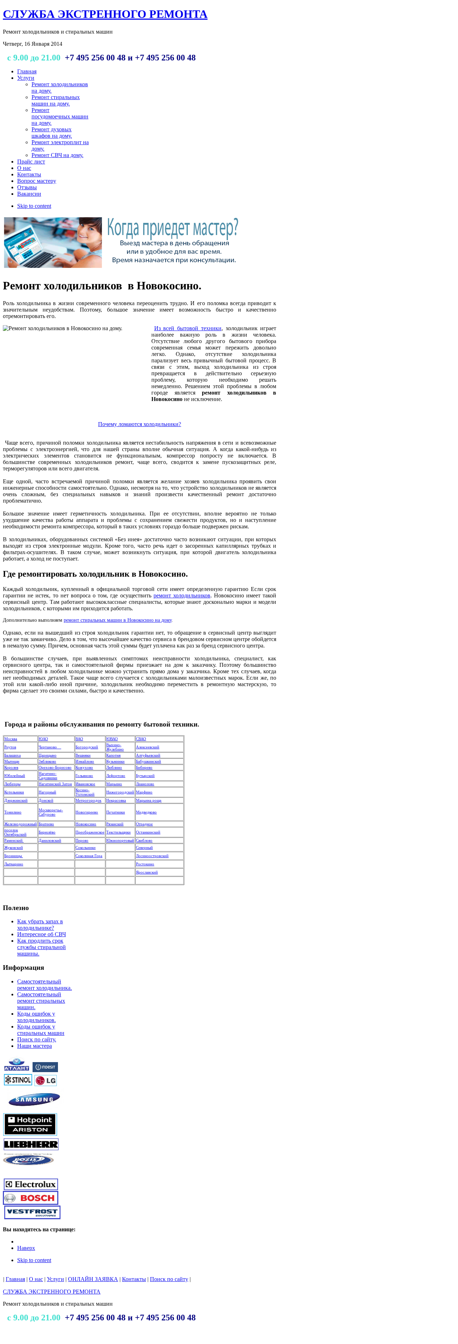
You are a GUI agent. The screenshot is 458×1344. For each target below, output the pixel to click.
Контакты (134, 1279)
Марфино (144, 792)
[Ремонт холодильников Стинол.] (18, 1084)
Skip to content (34, 206)
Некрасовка (116, 800)
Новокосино (85, 824)
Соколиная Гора (88, 856)
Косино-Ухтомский (84, 792)
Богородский (86, 747)
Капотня (113, 755)
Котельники (14, 792)
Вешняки (83, 755)
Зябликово (47, 761)
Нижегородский (120, 792)
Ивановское (85, 784)
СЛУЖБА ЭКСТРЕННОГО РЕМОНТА (52, 1292)
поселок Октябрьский (15, 832)
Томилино (12, 812)
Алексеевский (147, 747)
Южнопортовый (120, 840)
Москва (10, 739)
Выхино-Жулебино (115, 747)
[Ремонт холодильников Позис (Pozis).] (29, 1171)
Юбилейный (14, 775)
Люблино (114, 767)
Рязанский (114, 824)
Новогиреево (86, 812)
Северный (144, 847)
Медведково (146, 812)
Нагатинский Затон (55, 784)
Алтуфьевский (148, 755)
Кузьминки (115, 761)
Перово (81, 840)
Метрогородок (88, 800)
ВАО (79, 739)
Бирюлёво (47, 832)
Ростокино (145, 864)
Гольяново (84, 775)
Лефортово (115, 775)
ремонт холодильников (182, 595)
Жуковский (13, 847)
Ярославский (147, 872)
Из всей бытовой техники (187, 328)
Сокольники (85, 847)
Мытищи (11, 761)
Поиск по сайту (169, 1279)
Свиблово (144, 840)
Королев (11, 767)
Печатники (115, 812)
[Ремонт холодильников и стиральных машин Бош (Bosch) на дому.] (30, 1203)
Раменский (14, 840)
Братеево (46, 824)
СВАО (141, 739)
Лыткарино (13, 864)
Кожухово (84, 767)
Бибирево (144, 767)
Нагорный (47, 792)
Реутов (10, 747)
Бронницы (13, 856)
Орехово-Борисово (55, 767)
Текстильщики (118, 832)
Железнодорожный (20, 824)
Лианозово (145, 784)
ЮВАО (112, 739)
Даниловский (50, 840)
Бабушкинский (148, 761)
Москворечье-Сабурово (51, 812)
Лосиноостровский (152, 856)
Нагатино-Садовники (48, 775)
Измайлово (84, 761)
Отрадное (144, 824)
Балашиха (12, 755)
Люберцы (12, 784)
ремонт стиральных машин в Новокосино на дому (118, 620)
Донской (46, 800)
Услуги (55, 1279)
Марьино (114, 784)
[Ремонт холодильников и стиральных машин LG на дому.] (46, 1084)
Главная (15, 1279)
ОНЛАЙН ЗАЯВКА (93, 1279)
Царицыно (48, 755)
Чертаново (50, 747)
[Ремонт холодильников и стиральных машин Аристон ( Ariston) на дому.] (30, 1135)
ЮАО (43, 739)
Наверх (26, 1248)
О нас (36, 1279)
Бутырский (145, 775)
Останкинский (148, 832)
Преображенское (89, 832)
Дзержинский (16, 800)
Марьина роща (148, 800)
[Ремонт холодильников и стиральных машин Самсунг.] (33, 1111)
